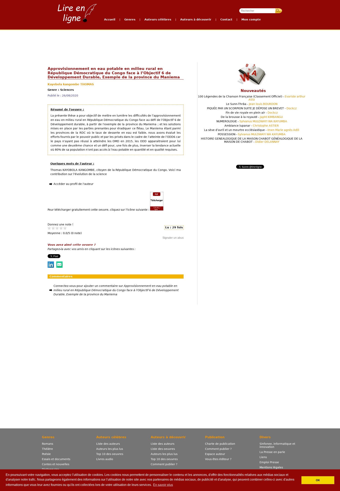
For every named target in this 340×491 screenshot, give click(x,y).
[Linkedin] (51, 266)
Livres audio (104, 459)
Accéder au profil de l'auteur (73, 183)
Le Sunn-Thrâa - (251, 104)
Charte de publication (220, 443)
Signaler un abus (173, 237)
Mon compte (251, 19)
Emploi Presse (269, 462)
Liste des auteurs (108, 443)
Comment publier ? (164, 464)
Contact (226, 19)
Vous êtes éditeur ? (218, 459)
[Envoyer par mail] (59, 266)
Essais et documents (56, 459)
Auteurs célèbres (157, 19)
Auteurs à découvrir (195, 19)
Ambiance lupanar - (252, 125)
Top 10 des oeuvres (109, 454)
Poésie (46, 454)
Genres (129, 19)
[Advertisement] (169, 45)
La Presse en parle (272, 452)
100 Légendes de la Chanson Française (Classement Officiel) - (251, 98)
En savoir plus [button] (163, 484)
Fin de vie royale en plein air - (252, 112)
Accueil (109, 19)
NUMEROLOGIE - (251, 121)
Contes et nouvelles (55, 464)
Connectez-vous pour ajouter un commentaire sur (116, 290)
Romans (47, 443)
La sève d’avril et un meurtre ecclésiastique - (251, 130)
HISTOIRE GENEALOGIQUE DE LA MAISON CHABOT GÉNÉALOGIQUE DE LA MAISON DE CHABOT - (251, 140)
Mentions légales (271, 467)
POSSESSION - (251, 134)
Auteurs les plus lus (109, 448)
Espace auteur (215, 454)
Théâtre (47, 448)
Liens (263, 457)
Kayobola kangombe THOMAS (71, 84)
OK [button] (318, 480)
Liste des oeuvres (163, 448)
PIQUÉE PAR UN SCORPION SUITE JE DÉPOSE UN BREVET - (252, 108)
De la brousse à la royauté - (252, 117)
